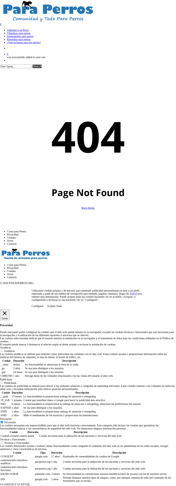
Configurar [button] (37, 306)
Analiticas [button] (5, 347)
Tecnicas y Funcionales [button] (12, 439)
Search (37, 66)
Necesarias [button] (6, 418)
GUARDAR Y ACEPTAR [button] (15, 484)
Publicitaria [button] (6, 379)
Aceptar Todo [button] (54, 306)
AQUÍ (133, 293)
